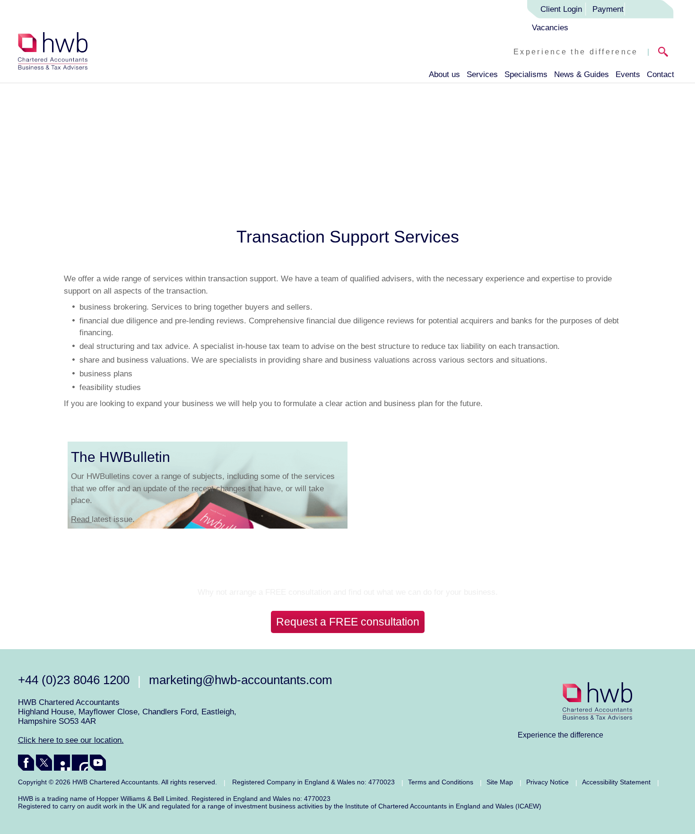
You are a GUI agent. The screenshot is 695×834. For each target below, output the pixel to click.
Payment (608, 9)
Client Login (561, 9)
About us (444, 74)
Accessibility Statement (616, 782)
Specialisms (525, 74)
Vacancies (550, 27)
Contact (660, 74)
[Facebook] (26, 763)
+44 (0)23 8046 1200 (74, 680)
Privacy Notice (547, 782)
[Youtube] (98, 763)
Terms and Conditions (440, 782)
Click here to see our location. (71, 740)
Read (81, 519)
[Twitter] (44, 763)
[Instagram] (80, 763)
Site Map (499, 782)
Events (628, 74)
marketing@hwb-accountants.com (240, 680)
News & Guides (581, 74)
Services (482, 74)
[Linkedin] (62, 763)
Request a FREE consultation (347, 622)
